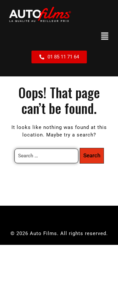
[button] (104, 36)
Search (91, 155)
